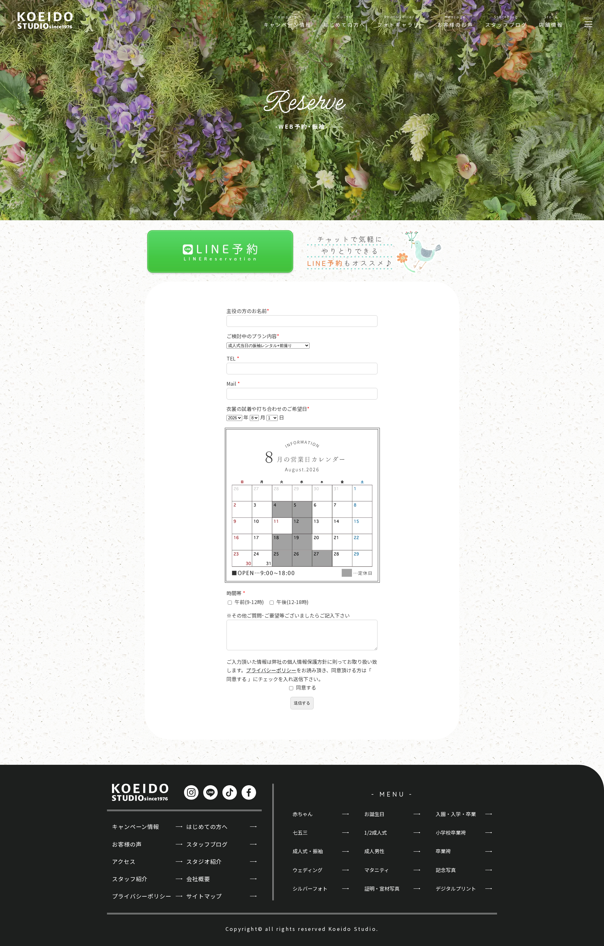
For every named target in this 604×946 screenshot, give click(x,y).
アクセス (124, 861)
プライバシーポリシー (271, 670)
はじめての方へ (207, 826)
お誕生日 (374, 814)
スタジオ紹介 (204, 861)
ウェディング (307, 870)
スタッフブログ (207, 844)
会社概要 (198, 879)
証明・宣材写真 (382, 888)
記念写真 (446, 870)
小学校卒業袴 (451, 832)
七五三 (300, 832)
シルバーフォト (310, 888)
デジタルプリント (456, 888)
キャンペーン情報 (135, 826)
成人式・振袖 (308, 851)
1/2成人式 (375, 832)
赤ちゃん (303, 814)
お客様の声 (127, 844)
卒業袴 (443, 851)
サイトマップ (204, 896)
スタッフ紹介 (130, 879)
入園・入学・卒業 (456, 814)
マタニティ (376, 870)
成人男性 (374, 851)
